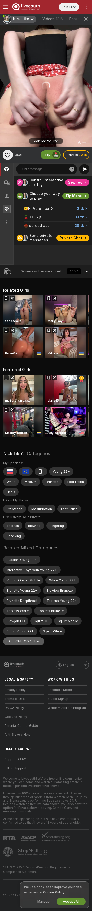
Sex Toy (75, 182)
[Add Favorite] (8, 155)
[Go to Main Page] (28, 7)
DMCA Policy (14, 708)
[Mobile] (41, 471)
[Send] (84, 169)
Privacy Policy (15, 690)
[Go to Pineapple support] (8, 852)
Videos (52, 19)
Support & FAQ (15, 759)
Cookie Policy (53, 892)
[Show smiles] (72, 169)
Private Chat (71, 238)
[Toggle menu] (5, 7)
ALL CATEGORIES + (23, 641)
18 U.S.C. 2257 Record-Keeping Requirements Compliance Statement (37, 870)
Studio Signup (58, 699)
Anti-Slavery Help (17, 734)
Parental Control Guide (21, 726)
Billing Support (15, 768)
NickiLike (12, 453)
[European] (26, 471)
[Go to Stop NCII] (33, 852)
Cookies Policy (16, 717)
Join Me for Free (46, 141)
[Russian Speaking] (10, 471)
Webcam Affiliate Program (67, 708)
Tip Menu (73, 196)
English (68, 665)
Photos (79, 19)
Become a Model (60, 690)
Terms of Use (15, 699)
